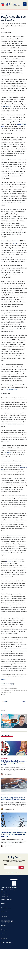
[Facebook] (2, 921)
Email (5, 864)
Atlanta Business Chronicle (9, 688)
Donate (3, 903)
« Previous (5, 701)
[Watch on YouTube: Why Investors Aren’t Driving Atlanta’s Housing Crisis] (14, 721)
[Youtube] (12, 921)
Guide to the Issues (6, 908)
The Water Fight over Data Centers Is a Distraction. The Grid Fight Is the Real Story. (13, 834)
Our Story (3, 926)
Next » (24, 701)
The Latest (4, 912)
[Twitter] (5, 921)
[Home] (10, 4)
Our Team (3, 934)
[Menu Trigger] (25, 4)
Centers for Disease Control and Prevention (14, 690)
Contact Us (4, 938)
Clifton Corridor (6, 692)
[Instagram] (8, 921)
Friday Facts (4, 916)
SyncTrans (14, 243)
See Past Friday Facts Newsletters (14, 872)
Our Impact (4, 930)
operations (6, 106)
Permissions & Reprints (7, 942)
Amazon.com (4, 686)
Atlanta (11, 686)
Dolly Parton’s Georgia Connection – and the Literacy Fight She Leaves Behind (13, 763)
